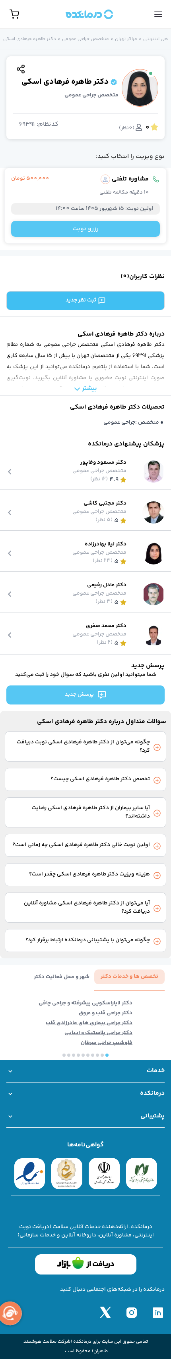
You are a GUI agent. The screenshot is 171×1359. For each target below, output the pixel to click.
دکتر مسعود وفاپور (103, 463)
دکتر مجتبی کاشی (105, 503)
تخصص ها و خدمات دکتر (129, 976)
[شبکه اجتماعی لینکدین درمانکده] (158, 1312)
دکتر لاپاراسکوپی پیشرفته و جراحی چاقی (85, 1003)
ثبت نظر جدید (81, 300)
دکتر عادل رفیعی (106, 585)
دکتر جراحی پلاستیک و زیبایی (98, 1033)
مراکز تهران (126, 39)
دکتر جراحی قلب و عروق (105, 1013)
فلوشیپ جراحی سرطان (106, 1043)
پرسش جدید (79, 694)
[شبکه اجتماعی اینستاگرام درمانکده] (131, 1312)
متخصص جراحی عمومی (85, 39)
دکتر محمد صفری (106, 626)
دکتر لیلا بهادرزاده (105, 544)
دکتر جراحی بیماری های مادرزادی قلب (89, 1023)
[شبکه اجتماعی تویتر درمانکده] (105, 1312)
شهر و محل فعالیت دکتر (61, 977)
